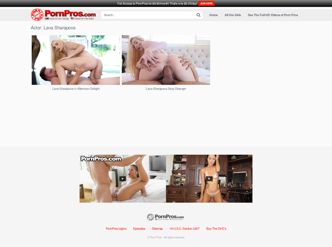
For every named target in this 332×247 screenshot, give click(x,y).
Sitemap (157, 228)
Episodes (139, 228)
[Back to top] (321, 234)
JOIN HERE (206, 3)
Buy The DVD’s (216, 228)
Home (213, 15)
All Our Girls (233, 15)
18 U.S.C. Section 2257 (184, 228)
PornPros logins (116, 228)
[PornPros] (64, 15)
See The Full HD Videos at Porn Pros (273, 15)
